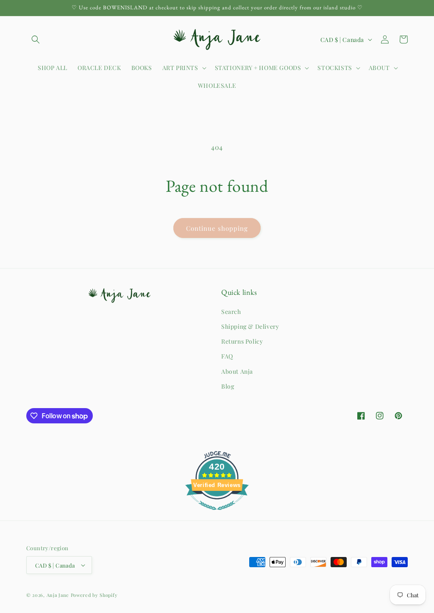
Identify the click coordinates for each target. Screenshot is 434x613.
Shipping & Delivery (250, 326)
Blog (227, 386)
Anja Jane (58, 595)
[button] (35, 39)
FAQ (227, 356)
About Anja (237, 371)
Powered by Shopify (94, 595)
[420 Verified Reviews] (217, 513)
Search (231, 312)
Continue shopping (217, 228)
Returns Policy (242, 341)
